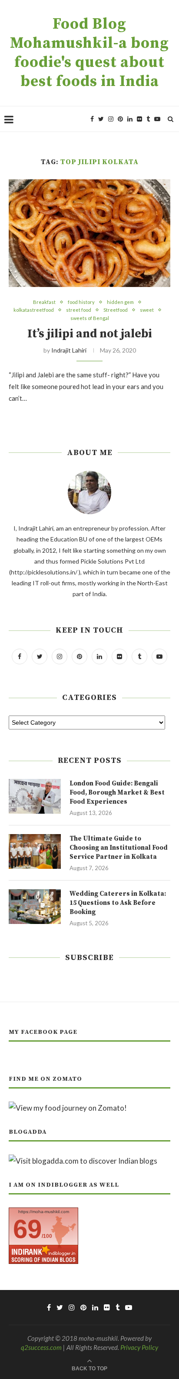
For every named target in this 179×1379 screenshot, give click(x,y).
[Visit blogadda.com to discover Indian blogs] (83, 1160)
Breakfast (44, 302)
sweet (147, 310)
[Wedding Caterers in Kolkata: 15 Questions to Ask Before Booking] (35, 906)
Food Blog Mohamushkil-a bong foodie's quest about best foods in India (89, 53)
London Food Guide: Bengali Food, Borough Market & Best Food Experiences (117, 792)
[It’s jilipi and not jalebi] (89, 233)
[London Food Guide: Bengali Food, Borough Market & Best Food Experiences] (35, 796)
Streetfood (115, 310)
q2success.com (41, 1347)
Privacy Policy (139, 1347)
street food (78, 310)
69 (27, 1229)
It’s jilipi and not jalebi (89, 334)
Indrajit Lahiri (68, 350)
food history (81, 302)
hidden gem (120, 302)
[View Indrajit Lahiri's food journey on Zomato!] (68, 1107)
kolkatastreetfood (33, 310)
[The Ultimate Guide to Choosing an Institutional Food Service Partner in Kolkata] (35, 851)
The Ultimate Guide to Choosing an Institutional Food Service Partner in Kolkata (119, 848)
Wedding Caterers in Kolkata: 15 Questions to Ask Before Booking (118, 903)
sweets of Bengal (89, 318)
